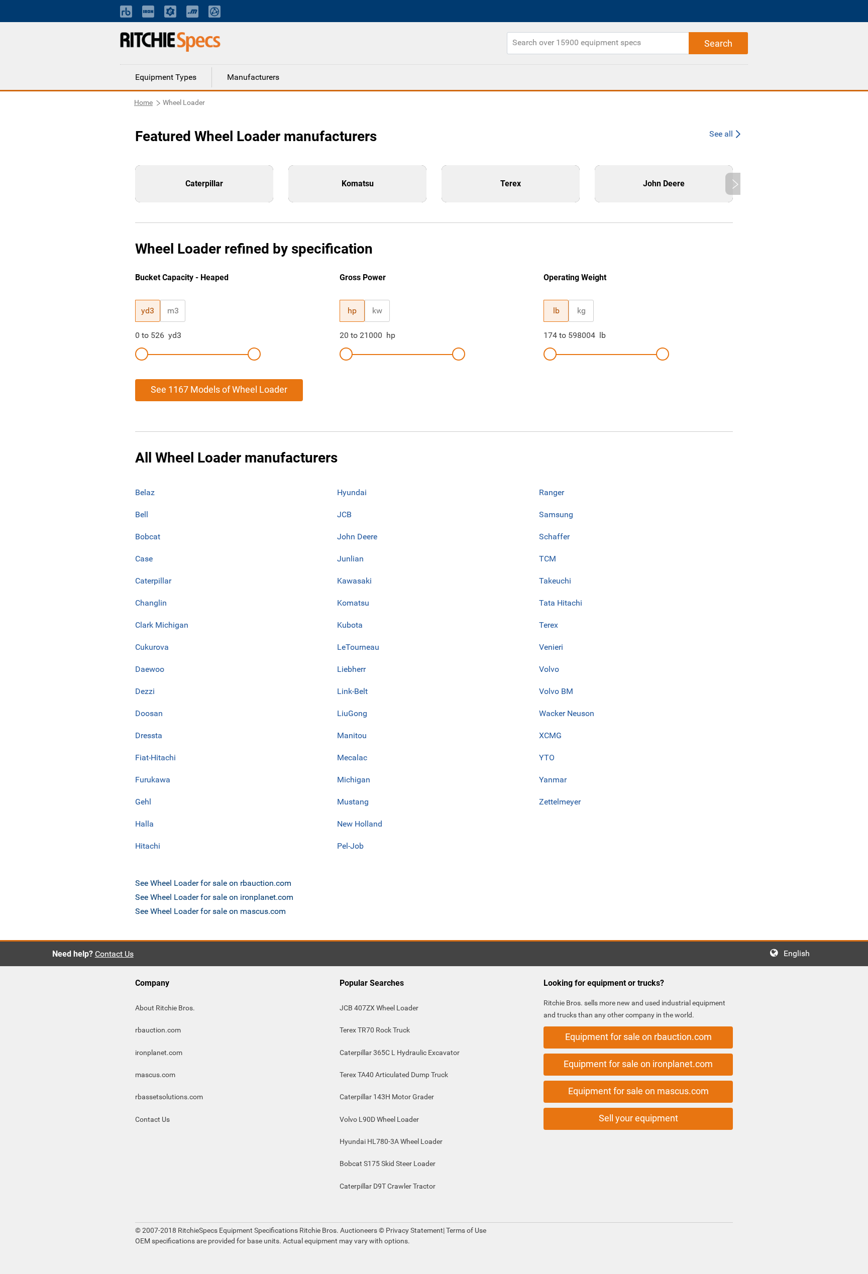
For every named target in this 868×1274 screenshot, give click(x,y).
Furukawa (152, 779)
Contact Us (114, 954)
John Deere (357, 536)
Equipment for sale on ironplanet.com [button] (638, 1064)
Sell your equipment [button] (638, 1118)
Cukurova (152, 647)
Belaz (145, 492)
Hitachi (147, 846)
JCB (344, 514)
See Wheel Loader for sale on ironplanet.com (214, 897)
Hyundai (352, 492)
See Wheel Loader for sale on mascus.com (210, 911)
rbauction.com (158, 1030)
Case (144, 558)
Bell (141, 514)
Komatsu (353, 603)
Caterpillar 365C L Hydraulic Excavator (400, 1053)
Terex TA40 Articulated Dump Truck (394, 1075)
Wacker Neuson (566, 713)
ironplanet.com (158, 1053)
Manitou (352, 735)
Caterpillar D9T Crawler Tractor (388, 1186)
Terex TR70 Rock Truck (375, 1030)
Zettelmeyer (560, 801)
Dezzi (145, 691)
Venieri (551, 647)
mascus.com (155, 1075)
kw (377, 310)
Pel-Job (350, 846)
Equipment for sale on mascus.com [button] (638, 1091)
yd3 (147, 310)
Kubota (350, 625)
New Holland (359, 824)
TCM (547, 558)
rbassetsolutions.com (169, 1097)
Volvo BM (556, 691)
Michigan (353, 779)
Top (850, 1259)
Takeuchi (555, 581)
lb (556, 310)
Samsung (556, 514)
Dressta (148, 735)
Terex (548, 625)
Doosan (149, 713)
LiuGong (352, 713)
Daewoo (149, 669)
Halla (144, 824)
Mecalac (352, 757)
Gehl (143, 801)
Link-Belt (352, 691)
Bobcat (147, 536)
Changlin (151, 603)
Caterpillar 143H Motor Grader (387, 1097)
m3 (173, 310)
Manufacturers (253, 77)
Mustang (353, 801)
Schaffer (554, 536)
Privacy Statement (414, 1230)
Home (143, 102)
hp (352, 310)
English (800, 953)
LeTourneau (358, 647)
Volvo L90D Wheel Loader (379, 1119)
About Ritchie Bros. (165, 1008)
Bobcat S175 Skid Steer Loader (388, 1164)
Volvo (549, 669)
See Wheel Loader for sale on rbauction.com (213, 883)
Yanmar (553, 779)
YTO (547, 757)
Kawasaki (354, 581)
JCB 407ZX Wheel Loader (379, 1008)
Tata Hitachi (560, 603)
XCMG (550, 735)
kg (581, 310)
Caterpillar (153, 581)
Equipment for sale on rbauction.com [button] (638, 1036)
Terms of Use (465, 1230)
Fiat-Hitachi (155, 757)
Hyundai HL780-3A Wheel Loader (391, 1141)
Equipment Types (165, 77)
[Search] (718, 43)
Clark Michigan (161, 625)
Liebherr (351, 669)
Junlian (350, 558)
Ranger (551, 492)
